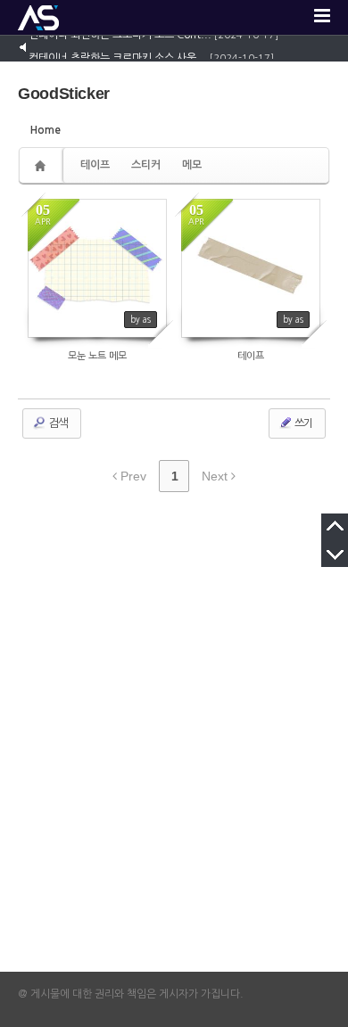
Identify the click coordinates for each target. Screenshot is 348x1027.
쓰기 (302, 423)
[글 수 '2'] (43, 165)
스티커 (146, 165)
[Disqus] (174, 745)
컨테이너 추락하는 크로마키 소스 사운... (118, 56)
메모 (192, 165)
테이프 (95, 165)
